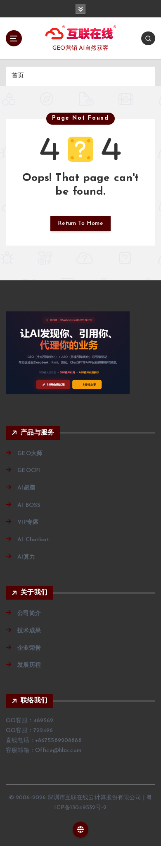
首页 (18, 76)
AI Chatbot (33, 540)
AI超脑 (26, 488)
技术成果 (29, 631)
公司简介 (29, 613)
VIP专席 (27, 522)
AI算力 (26, 557)
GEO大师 (30, 454)
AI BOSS (28, 505)
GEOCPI (28, 471)
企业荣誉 (29, 648)
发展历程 (29, 665)
